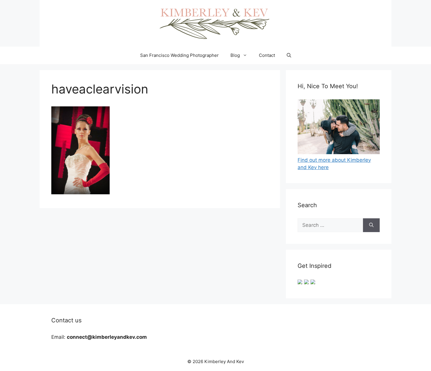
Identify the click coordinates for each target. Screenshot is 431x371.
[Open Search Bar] (289, 55)
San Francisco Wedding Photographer (179, 55)
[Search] (371, 225)
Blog (235, 55)
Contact (267, 55)
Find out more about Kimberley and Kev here (334, 163)
